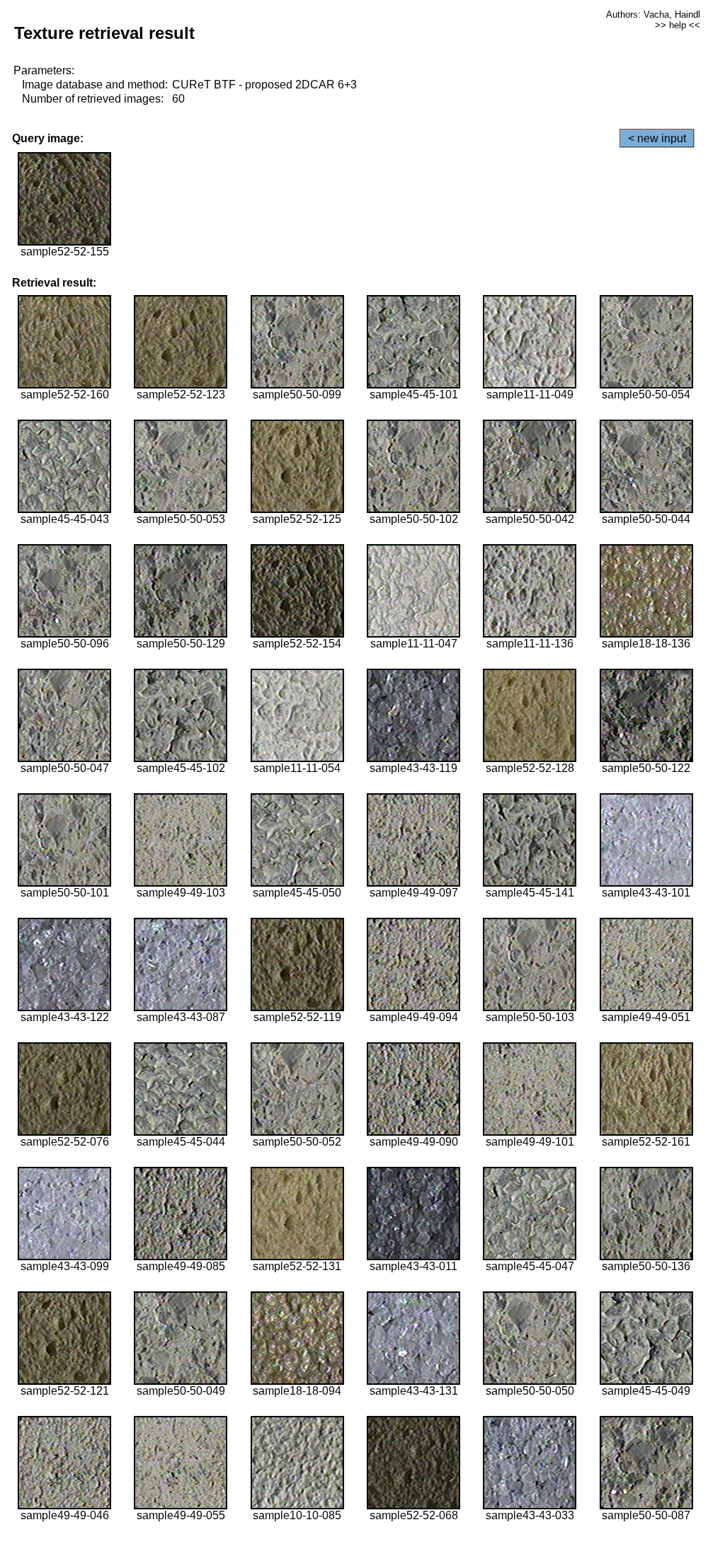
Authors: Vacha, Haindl (653, 14)
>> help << (677, 25)
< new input (657, 138)
